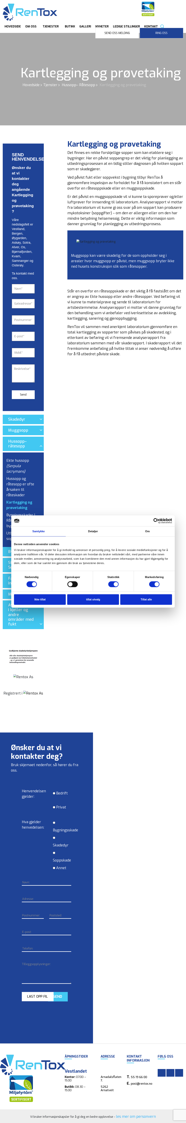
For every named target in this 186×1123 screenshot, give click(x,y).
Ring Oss (161, 33)
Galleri (85, 26)
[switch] (68, 584)
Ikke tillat (40, 599)
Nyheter (102, 26)
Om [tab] (147, 531)
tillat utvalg (93, 599)
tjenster (50, 84)
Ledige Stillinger (126, 26)
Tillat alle (146, 599)
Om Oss (31, 26)
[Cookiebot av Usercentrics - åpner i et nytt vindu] (156, 521)
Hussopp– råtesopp (78, 84)
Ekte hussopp (17, 466)
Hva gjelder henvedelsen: (33, 825)
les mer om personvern (136, 1116)
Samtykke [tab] (38, 531)
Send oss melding (117, 33)
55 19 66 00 (139, 1077)
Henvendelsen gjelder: (34, 794)
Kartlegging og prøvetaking (19, 505)
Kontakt (151, 26)
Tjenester (51, 26)
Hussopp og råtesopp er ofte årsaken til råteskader (20, 487)
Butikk (70, 26)
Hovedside (13, 26)
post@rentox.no (141, 1084)
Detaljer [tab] (93, 531)
